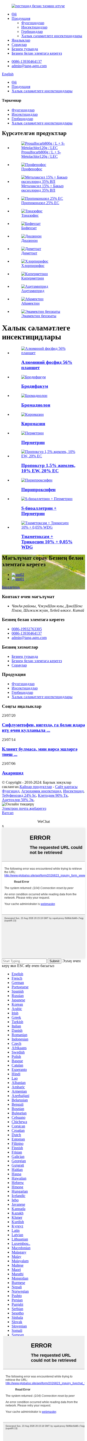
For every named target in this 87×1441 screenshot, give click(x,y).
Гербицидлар (32, 31)
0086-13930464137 (27, 61)
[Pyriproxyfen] (36, 480)
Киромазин (33, 423)
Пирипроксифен (38, 489)
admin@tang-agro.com (29, 66)
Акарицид (12, 772)
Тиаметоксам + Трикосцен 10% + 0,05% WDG (46, 542)
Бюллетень (11, 587)
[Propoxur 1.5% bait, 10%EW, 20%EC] (48, 456)
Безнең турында (25, 49)
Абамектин (30, 303)
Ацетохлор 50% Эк (18, 800)
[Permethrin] (32, 433)
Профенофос (31, 169)
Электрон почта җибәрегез (24, 808)
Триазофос (30, 215)
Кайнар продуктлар (36, 787)
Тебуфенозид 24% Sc (19, 795)
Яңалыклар (21, 40)
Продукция (21, 18)
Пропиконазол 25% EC (40, 203)
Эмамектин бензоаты (38, 316)
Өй (14, 14)
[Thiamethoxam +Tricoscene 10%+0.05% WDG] (48, 527)
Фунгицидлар (32, 23)
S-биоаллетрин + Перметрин (39, 511)
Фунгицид (10, 791)
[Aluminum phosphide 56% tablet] (48, 353)
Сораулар (19, 45)
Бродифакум (34, 386)
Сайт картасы (66, 787)
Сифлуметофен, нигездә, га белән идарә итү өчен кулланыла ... (43, 727)
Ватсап (8, 813)
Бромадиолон (35, 405)
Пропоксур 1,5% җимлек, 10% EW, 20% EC (48, 468)
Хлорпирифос (32, 266)
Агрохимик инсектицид (41, 791)
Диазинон (29, 240)
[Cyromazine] (32, 414)
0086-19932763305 (27, 629)
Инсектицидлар (34, 27)
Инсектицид (73, 791)
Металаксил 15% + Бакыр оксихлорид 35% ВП (42, 188)
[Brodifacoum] (33, 377)
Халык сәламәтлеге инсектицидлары (51, 36)
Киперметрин (32, 278)
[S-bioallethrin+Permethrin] (46, 499)
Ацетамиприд (32, 291)
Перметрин (33, 442)
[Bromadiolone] (34, 396)
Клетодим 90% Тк (53, 795)
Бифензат (29, 228)
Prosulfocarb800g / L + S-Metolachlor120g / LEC (41, 154)
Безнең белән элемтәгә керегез (37, 53)
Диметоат (29, 253)
